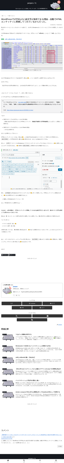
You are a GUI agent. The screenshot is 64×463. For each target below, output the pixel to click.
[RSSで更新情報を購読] (19, 295)
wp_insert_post (22, 102)
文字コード (12, 254)
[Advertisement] (32, 270)
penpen (15, 286)
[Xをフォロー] (14, 295)
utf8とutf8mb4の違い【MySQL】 (13, 39)
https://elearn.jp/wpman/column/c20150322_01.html (20, 110)
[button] (42, 307)
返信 (60, 446)
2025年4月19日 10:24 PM (6, 438)
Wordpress (5, 254)
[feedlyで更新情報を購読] (17, 295)
